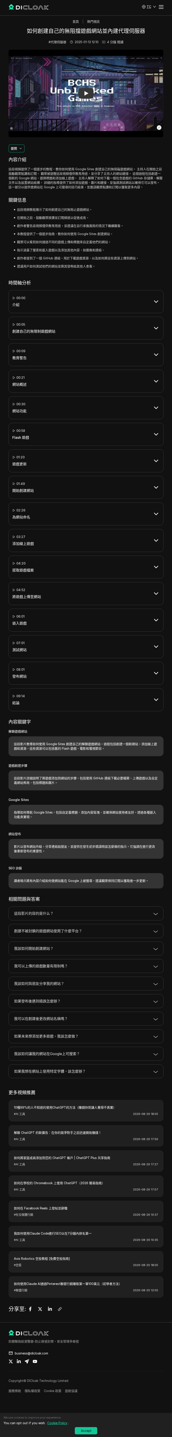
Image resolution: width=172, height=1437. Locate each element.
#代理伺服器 (57, 42)
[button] (149, 6)
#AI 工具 (19, 1114)
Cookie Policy (57, 1423)
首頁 (76, 21)
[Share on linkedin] (19, 1361)
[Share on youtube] (35, 1361)
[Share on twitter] (11, 1361)
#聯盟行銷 (20, 1290)
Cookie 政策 (52, 1391)
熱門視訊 (93, 21)
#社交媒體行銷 (23, 1214)
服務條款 (15, 1391)
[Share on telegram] (27, 1361)
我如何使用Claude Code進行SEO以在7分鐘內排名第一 (53, 1233)
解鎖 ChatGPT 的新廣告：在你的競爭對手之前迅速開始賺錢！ (57, 1132)
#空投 (18, 1265)
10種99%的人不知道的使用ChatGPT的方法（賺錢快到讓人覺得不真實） (65, 1107)
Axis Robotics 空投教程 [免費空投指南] (42, 1258)
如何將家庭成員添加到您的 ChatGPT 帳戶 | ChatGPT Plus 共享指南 (62, 1158)
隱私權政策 (32, 1391)
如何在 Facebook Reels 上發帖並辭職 (40, 1208)
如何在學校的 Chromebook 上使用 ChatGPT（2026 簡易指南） (59, 1183)
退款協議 (71, 1391)
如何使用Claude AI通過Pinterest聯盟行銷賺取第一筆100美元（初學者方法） (68, 1284)
